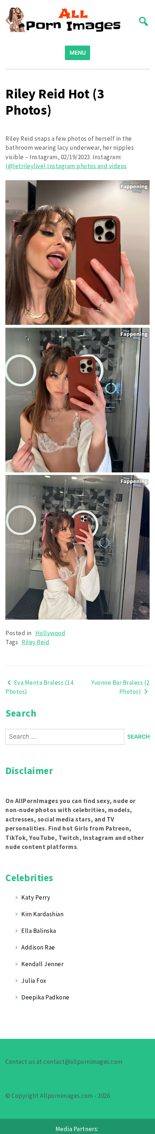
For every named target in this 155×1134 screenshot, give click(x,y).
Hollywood (50, 633)
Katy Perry (35, 897)
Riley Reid (35, 642)
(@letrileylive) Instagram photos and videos (66, 166)
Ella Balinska (38, 931)
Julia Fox (33, 981)
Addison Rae (38, 947)
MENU (78, 52)
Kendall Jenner (42, 964)
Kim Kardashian (42, 914)
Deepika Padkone (45, 997)
